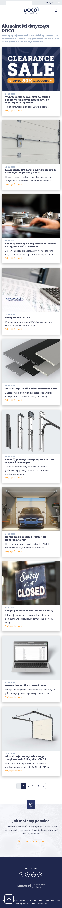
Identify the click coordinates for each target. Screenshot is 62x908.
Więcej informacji (13, 110)
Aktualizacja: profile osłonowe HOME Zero (31, 388)
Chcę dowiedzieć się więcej (31, 841)
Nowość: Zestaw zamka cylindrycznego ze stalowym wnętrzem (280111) (31, 171)
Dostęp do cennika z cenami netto (26, 685)
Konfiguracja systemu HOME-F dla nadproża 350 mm (25, 538)
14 (37, 786)
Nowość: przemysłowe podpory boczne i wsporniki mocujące (29, 461)
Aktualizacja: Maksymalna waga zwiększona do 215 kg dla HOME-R (25, 758)
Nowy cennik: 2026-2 (17, 317)
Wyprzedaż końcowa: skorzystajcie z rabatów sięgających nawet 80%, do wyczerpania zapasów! (27, 99)
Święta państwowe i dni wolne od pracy (29, 610)
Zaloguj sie (49, 2)
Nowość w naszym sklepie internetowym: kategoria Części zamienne (30, 245)
